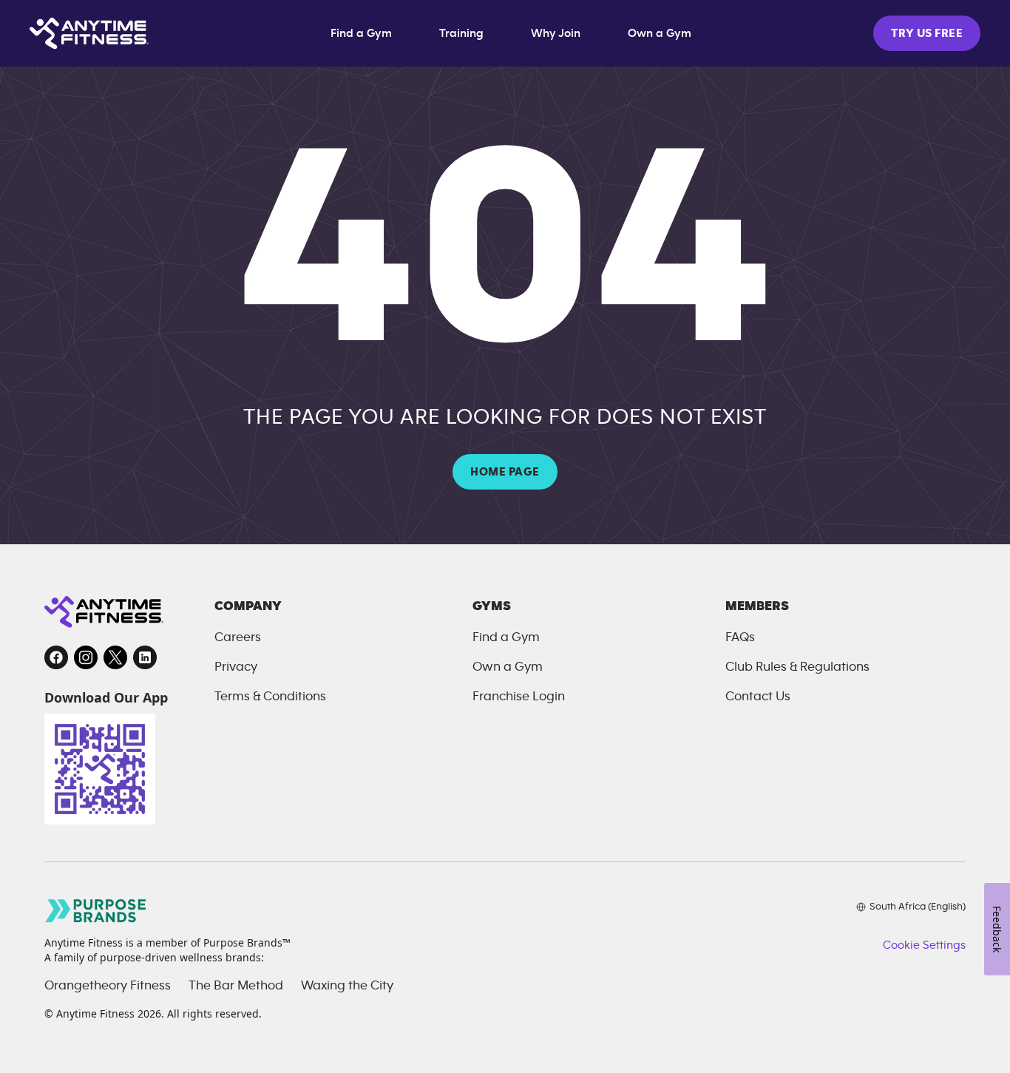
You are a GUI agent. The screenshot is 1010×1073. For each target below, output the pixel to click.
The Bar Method (236, 985)
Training (461, 33)
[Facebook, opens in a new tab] (56, 657)
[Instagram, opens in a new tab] (86, 657)
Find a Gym (361, 33)
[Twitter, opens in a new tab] (115, 657)
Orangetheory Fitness (107, 985)
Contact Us (757, 696)
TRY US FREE (927, 33)
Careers (237, 637)
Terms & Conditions (270, 696)
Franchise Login (518, 696)
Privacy (235, 667)
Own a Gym (659, 33)
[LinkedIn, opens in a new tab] (145, 657)
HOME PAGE (504, 472)
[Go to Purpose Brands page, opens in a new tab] (96, 911)
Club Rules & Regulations (797, 667)
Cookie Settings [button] (924, 945)
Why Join (555, 33)
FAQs (740, 637)
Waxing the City (347, 985)
